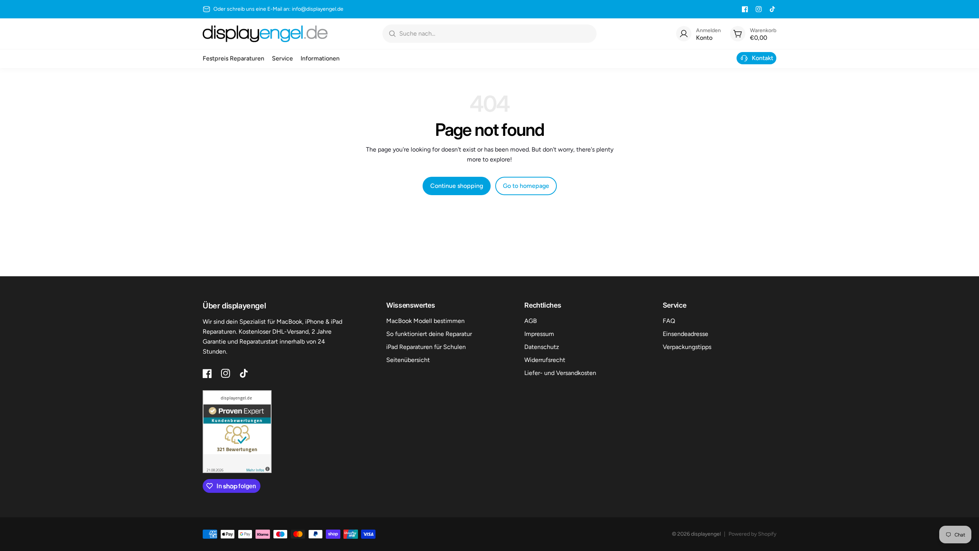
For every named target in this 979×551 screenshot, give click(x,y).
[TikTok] (772, 9)
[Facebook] (745, 9)
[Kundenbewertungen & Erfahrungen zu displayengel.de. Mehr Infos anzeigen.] (237, 431)
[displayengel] (265, 33)
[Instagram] (759, 9)
